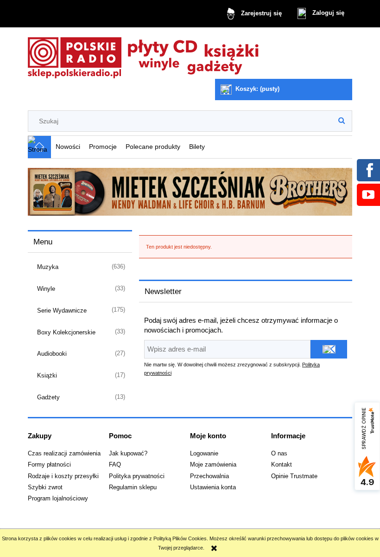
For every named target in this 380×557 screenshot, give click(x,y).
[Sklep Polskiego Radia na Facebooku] (368, 170)
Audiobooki (52, 353)
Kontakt (281, 464)
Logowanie (204, 453)
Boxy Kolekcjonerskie (66, 332)
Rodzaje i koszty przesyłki (63, 476)
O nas (279, 453)
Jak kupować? (128, 453)
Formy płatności (49, 464)
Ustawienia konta (213, 487)
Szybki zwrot (45, 487)
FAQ (115, 464)
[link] (190, 192)
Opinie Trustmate (294, 476)
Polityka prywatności (137, 476)
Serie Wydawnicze (62, 310)
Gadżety (48, 397)
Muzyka (47, 266)
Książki (47, 375)
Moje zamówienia (213, 464)
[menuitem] (67, 146)
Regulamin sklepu (133, 487)
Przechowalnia (209, 476)
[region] (190, 192)
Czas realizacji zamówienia (64, 453)
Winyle (46, 288)
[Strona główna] (144, 55)
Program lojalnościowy (58, 498)
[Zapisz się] (328, 349)
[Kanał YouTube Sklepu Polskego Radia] (368, 194)
